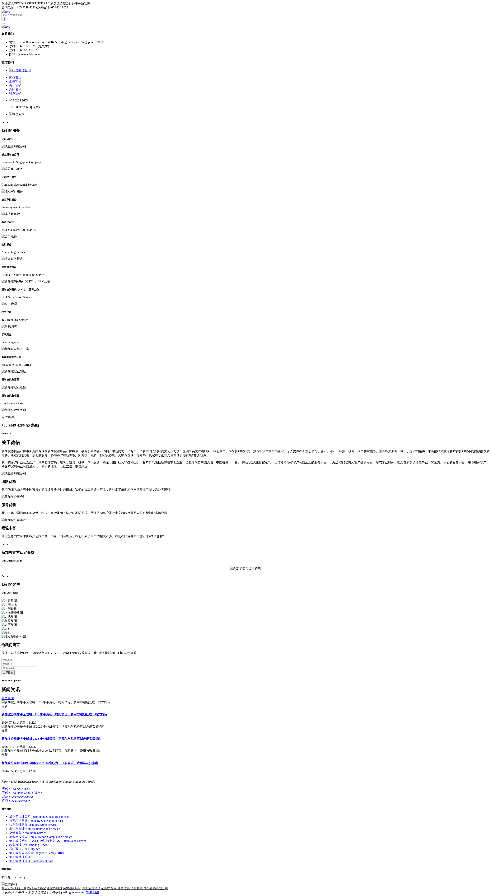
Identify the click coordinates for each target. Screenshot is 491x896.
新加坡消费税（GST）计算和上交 (47, 840)
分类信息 (123, 888)
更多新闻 (8, 698)
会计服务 (27, 832)
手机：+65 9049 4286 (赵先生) (22, 792)
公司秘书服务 (36, 820)
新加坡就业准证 (31, 861)
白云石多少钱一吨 (14, 888)
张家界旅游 (54, 888)
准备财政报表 (40, 836)
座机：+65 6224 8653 (16, 788)
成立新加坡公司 (40, 816)
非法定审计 (34, 828)
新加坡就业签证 (20, 857)
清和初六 (136, 888)
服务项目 (15, 81)
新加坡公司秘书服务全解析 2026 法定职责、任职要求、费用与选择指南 (50, 763)
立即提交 (8, 672)
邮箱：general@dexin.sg (17, 796)
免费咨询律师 (72, 888)
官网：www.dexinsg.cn (16, 800)
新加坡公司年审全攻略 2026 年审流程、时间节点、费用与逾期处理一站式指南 (54, 714)
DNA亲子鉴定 (36, 888)
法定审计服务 (33, 824)
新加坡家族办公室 (36, 853)
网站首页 (15, 77)
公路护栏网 (109, 888)
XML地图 (92, 892)
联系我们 (15, 93)
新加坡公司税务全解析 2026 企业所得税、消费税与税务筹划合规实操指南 (51, 738)
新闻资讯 (15, 89)
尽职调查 (24, 849)
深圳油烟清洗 (91, 888)
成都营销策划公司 (155, 888)
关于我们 (15, 85)
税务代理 (29, 845)
